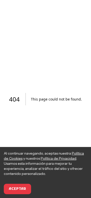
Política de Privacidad (58, 158)
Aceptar (17, 189)
